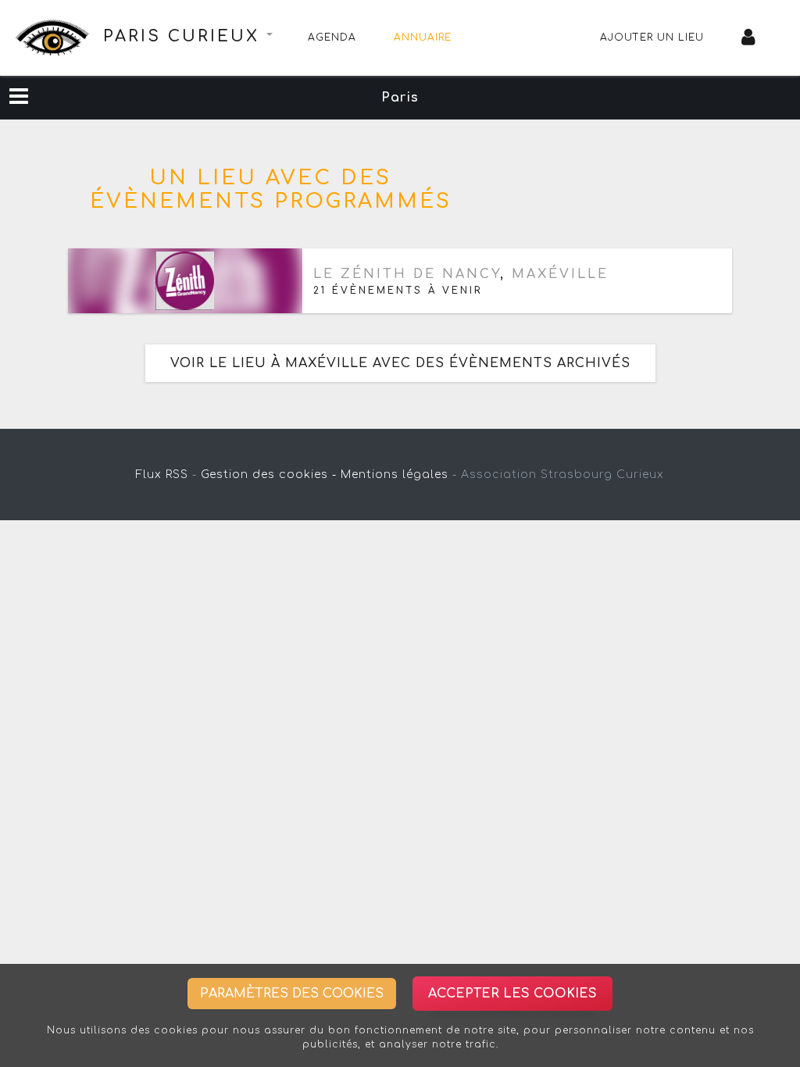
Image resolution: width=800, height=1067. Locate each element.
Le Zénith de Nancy (406, 274)
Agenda (332, 37)
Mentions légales (394, 474)
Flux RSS (162, 474)
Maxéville (560, 274)
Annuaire (423, 37)
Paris (400, 98)
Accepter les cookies (512, 994)
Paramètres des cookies (292, 994)
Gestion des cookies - (269, 474)
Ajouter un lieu (652, 37)
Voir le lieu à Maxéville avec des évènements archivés (400, 363)
